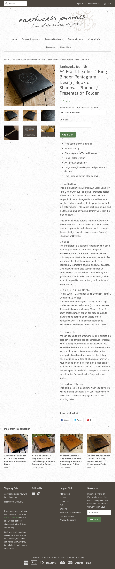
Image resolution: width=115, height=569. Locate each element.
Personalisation (75, 39)
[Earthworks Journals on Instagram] (38, 494)
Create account (92, 3)
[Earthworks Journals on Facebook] (33, 494)
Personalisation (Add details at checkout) (80, 107)
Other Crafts (94, 39)
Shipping (63, 508)
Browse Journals (30, 39)
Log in (78, 3)
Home (14, 39)
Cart (109, 3)
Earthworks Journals (56, 557)
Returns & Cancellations (70, 512)
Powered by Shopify (75, 557)
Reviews (50, 47)
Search (63, 497)
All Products (65, 493)
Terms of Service (67, 516)
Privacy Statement (68, 519)
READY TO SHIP (11, 517)
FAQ (61, 504)
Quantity (64, 119)
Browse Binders (53, 39)
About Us (64, 47)
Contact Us (64, 501)
